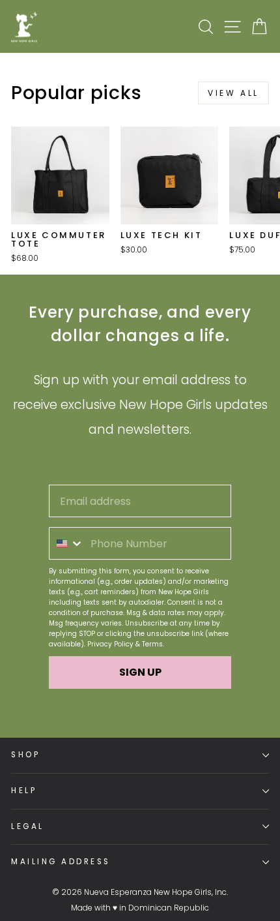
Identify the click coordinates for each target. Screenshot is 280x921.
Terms (152, 644)
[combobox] (66, 543)
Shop (25, 754)
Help (23, 790)
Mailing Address (61, 861)
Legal (27, 826)
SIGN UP (140, 672)
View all (233, 92)
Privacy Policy (110, 644)
